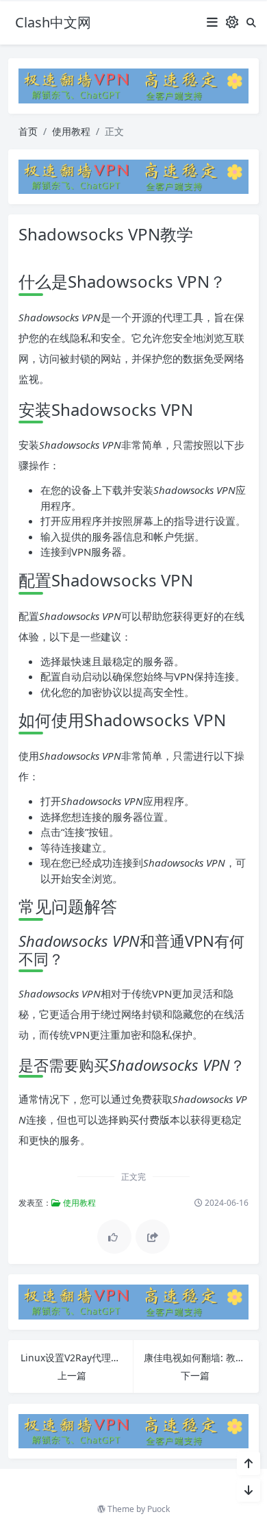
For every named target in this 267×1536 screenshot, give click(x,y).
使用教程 (71, 131)
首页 (28, 131)
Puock (158, 1509)
